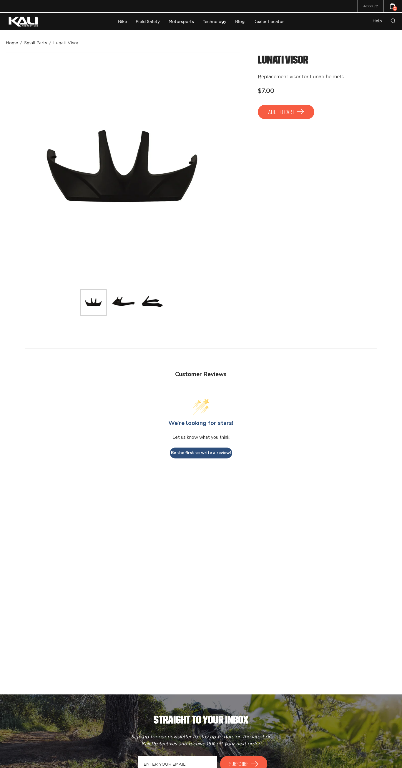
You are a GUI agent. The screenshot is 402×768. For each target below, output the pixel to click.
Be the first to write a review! (201, 453)
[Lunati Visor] (93, 302)
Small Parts (35, 42)
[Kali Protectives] (24, 21)
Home (12, 42)
